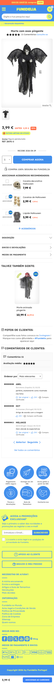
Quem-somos (9, 622)
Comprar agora (32, 159)
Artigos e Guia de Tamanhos (16, 587)
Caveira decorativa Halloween (32, 182)
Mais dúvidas (8, 592)
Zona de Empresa (11, 616)
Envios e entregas (11, 584)
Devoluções (8, 590)
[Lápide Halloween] (17, 217)
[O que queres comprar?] (4, 9)
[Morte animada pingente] (27, 287)
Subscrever (41, 532)
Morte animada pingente (24, 309)
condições (36, 539)
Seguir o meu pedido (29, 564)
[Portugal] (4, 639)
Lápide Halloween (32, 213)
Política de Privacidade (13, 611)
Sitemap (6, 619)
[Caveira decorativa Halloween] (17, 185)
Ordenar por (10, 376)
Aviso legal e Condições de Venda (19, 608)
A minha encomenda (12, 581)
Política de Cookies (11, 613)
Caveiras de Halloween (34, 197)
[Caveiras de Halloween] (17, 201)
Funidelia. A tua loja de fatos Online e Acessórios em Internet (26, 9)
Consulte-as (42, 34)
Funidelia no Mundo (12, 605)
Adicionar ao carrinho (37, 680)
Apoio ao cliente (29, 554)
